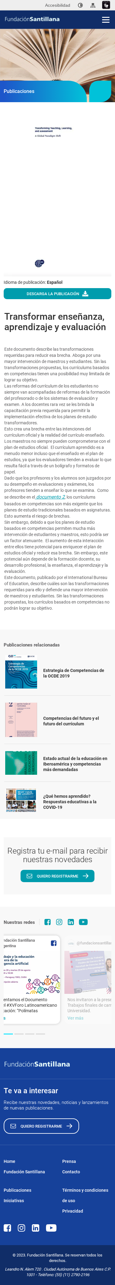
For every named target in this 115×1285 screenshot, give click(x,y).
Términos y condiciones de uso (85, 1195)
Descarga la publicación (53, 293)
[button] (8, 1034)
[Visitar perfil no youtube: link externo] (83, 922)
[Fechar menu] (106, 9)
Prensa (69, 1161)
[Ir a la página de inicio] (59, 19)
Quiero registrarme (57, 876)
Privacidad (72, 1211)
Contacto (71, 1171)
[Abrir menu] (106, 19)
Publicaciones (17, 1190)
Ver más (75, 1018)
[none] (80, 5)
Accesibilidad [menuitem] (57, 5)
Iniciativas (14, 1200)
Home (9, 1161)
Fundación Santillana (24, 1171)
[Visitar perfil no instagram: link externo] (59, 922)
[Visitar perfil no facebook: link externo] (47, 922)
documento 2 (50, 497)
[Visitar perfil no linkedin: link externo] (71, 922)
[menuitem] (80, 5)
